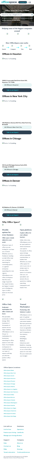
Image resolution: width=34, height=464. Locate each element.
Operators (20, 429)
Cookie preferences (23, 452)
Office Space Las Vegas (10, 408)
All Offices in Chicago (11, 169)
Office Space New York (10, 373)
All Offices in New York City (13, 127)
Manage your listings (10, 435)
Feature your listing (10, 432)
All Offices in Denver (10, 210)
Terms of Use (12, 458)
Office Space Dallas (9, 394)
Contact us (7, 446)
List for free (7, 429)
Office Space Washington (10, 402)
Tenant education (9, 452)
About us (20, 443)
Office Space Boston (9, 397)
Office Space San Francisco (11, 392)
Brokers (19, 435)
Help (5, 443)
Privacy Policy (20, 458)
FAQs (5, 449)
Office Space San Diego (10, 416)
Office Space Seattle (9, 405)
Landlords (20, 432)
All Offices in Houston (11, 85)
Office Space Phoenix (9, 381)
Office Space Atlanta (9, 386)
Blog (18, 446)
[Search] (32, 14)
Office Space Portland (10, 413)
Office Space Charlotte (10, 410)
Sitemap (19, 449)
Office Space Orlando (9, 400)
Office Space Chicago (9, 383)
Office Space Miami (9, 370)
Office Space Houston (9, 378)
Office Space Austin (9, 375)
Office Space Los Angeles (10, 389)
